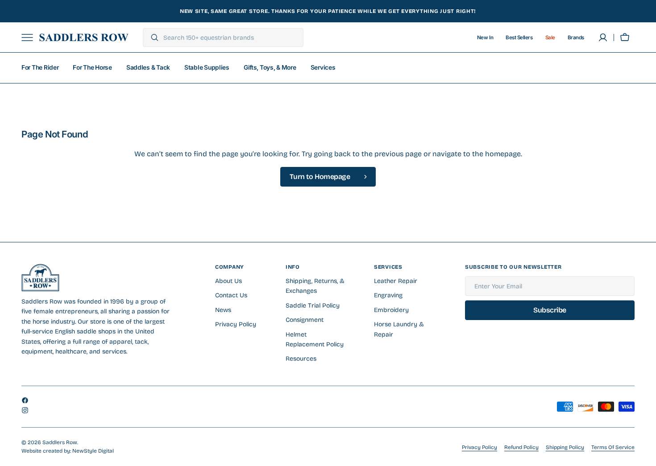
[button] (625, 37)
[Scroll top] (645, 455)
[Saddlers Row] (84, 37)
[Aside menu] (30, 37)
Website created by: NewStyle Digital (67, 451)
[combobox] (231, 37)
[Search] (151, 37)
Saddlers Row (59, 442)
